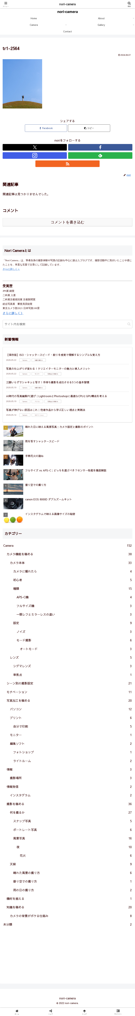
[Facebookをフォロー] (100, 147)
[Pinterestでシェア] (37, 913)
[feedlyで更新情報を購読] (100, 155)
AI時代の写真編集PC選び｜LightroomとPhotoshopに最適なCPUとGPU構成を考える (56, 396)
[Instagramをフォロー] (35, 155)
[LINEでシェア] (112, 904)
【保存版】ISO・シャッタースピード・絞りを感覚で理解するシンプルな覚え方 (53, 355)
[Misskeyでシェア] (112, 895)
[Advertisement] (67, 954)
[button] (89, 128)
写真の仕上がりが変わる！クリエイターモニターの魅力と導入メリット (48, 368)
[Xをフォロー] (35, 147)
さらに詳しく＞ (11, 269)
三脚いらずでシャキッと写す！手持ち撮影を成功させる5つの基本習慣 (47, 382)
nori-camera (67, 4)
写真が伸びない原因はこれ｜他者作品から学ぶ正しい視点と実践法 (45, 410)
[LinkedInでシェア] (67, 913)
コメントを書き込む (67, 222)
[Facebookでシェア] (22, 904)
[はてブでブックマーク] (52, 904)
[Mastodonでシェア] (52, 895)
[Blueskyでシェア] (82, 895)
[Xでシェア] (22, 895)
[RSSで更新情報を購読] (67, 163)
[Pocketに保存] (82, 904)
